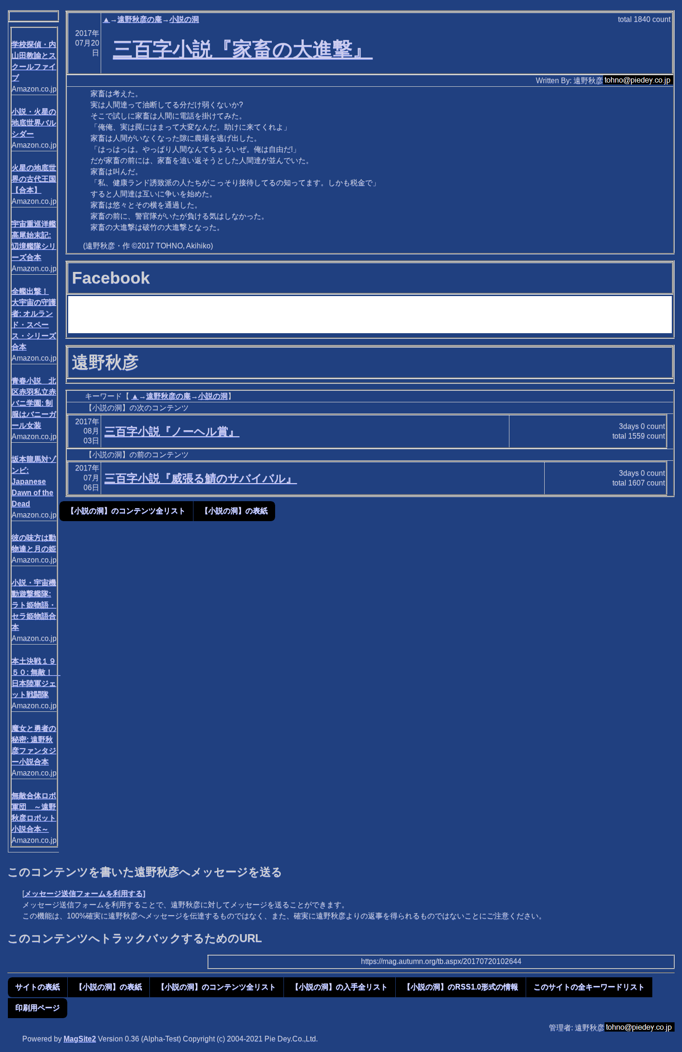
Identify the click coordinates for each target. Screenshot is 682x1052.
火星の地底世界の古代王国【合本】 (34, 179)
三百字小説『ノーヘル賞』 (171, 431)
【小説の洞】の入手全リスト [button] (339, 987)
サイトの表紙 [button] (37, 987)
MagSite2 (80, 1039)
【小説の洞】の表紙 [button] (234, 511)
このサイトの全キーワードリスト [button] (589, 987)
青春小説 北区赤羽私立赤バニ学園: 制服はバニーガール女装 (34, 403)
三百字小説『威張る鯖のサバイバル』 (200, 478)
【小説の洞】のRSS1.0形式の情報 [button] (460, 987)
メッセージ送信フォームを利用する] (84, 893)
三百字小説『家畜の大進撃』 (243, 49)
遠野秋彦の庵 (139, 19)
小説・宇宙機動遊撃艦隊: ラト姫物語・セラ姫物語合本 (34, 605)
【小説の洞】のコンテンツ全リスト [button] (126, 511)
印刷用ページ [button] (37, 1008)
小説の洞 (184, 19)
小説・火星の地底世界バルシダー (34, 123)
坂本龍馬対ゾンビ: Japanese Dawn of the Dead (34, 481)
